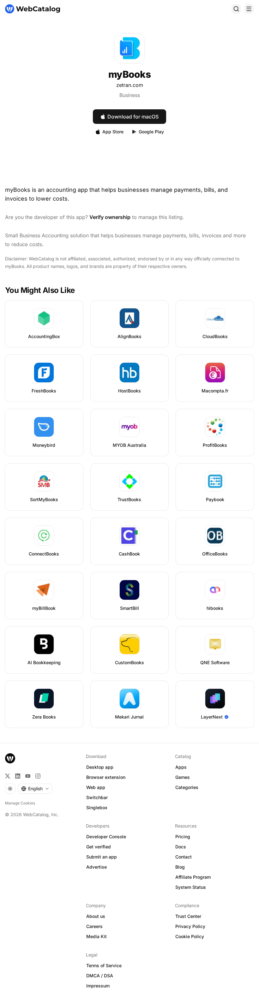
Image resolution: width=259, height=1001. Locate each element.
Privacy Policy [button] (190, 926)
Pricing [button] (182, 836)
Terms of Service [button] (104, 965)
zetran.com (129, 85)
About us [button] (95, 916)
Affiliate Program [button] (193, 877)
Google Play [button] (151, 131)
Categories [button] (186, 787)
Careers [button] (94, 926)
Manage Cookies (20, 803)
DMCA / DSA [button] (99, 975)
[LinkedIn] (17, 776)
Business (129, 95)
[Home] (32, 9)
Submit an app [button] (101, 856)
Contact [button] (183, 856)
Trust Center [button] (188, 916)
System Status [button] (190, 887)
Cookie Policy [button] (189, 936)
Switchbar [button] (97, 797)
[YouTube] (27, 776)
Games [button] (182, 777)
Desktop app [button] (99, 767)
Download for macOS (133, 116)
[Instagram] (37, 776)
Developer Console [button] (106, 836)
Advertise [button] (96, 867)
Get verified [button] (98, 846)
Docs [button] (180, 846)
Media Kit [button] (96, 936)
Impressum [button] (98, 985)
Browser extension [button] (105, 777)
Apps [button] (181, 767)
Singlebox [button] (96, 807)
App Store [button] (112, 131)
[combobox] (35, 789)
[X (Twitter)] (7, 776)
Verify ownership (109, 217)
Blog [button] (180, 867)
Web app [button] (95, 787)
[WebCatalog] (10, 758)
